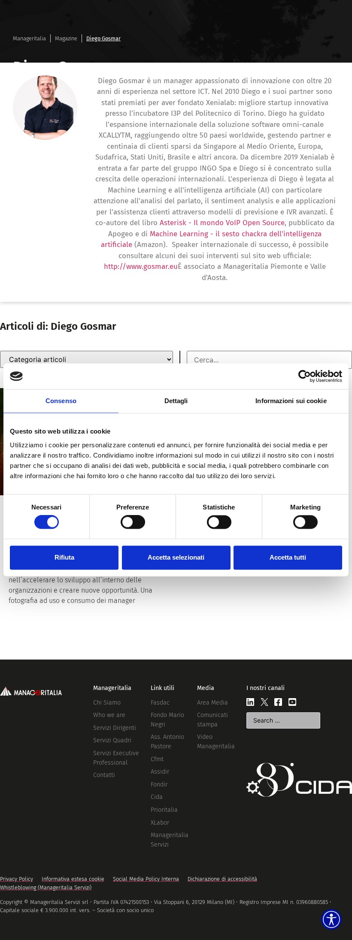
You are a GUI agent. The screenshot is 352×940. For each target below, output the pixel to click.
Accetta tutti (288, 557)
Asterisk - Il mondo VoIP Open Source (222, 222)
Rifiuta (64, 557)
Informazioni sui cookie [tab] (290, 400)
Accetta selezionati (176, 557)
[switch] (133, 522)
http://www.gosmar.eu (141, 266)
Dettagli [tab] (176, 400)
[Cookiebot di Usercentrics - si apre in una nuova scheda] (304, 376)
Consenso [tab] (61, 400)
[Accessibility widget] (331, 919)
